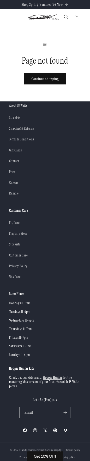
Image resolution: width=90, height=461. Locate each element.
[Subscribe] (65, 412)
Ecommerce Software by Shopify (44, 449)
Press (12, 172)
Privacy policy (26, 457)
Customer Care (18, 255)
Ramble (14, 193)
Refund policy (73, 450)
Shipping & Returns (21, 128)
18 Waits (23, 449)
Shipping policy (67, 457)
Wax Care (15, 277)
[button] (11, 17)
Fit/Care (14, 223)
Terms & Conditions (21, 139)
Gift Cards (15, 150)
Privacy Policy (18, 266)
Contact (14, 161)
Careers (13, 182)
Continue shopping (45, 79)
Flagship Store (18, 233)
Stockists (14, 118)
